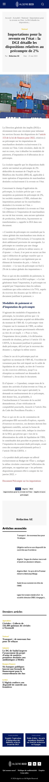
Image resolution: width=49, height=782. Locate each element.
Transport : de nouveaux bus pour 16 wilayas (17, 640)
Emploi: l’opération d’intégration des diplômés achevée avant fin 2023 (13, 741)
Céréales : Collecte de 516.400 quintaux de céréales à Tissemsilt (16, 625)
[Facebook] (12, 63)
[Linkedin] (34, 764)
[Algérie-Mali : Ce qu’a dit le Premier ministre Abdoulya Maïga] (9, 574)
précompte (24, 495)
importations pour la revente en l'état (17, 492)
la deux (5, 680)
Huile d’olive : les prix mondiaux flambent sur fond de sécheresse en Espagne (36, 741)
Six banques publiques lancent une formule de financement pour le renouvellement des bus (14, 670)
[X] (18, 63)
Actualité (16, 18)
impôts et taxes (39, 492)
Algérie (25, 489)
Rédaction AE (14, 56)
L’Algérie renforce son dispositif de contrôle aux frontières (15, 684)
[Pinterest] (24, 63)
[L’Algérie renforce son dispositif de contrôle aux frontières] (9, 550)
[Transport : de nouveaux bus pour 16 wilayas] (9, 538)
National (24, 18)
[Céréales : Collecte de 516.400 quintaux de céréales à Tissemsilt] (39, 624)
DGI (31, 489)
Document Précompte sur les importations (22, 481)
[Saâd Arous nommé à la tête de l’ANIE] (9, 586)
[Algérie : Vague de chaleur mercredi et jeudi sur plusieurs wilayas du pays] (9, 562)
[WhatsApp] (30, 63)
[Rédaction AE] (24, 509)
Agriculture (7, 620)
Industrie (6, 648)
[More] (36, 63)
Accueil (8, 18)
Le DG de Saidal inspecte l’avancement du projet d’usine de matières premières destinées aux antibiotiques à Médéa (15, 655)
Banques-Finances (9, 664)
